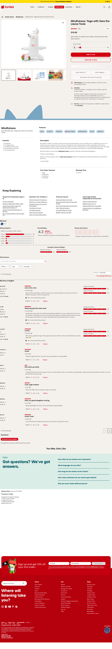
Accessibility (38, 601)
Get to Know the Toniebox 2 (38, 200)
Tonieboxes (41, 7)
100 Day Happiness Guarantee (69, 601)
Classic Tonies (9, 16)
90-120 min (50, 131)
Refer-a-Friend (65, 605)
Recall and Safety (66, 603)
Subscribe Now (98, 563)
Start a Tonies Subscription (37, 214)
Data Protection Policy (94, 566)
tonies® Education (40, 594)
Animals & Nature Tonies (64, 210)
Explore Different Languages (92, 206)
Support (63, 599)
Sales (62, 611)
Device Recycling (66, 597)
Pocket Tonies (91, 601)
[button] (77, 232)
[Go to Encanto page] (107, 630)
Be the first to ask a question (9, 439)
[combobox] (104, 272)
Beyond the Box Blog (41, 592)
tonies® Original (71, 131)
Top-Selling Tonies (35, 208)
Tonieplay (50, 7)
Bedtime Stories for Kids (63, 212)
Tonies (32, 7)
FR (10, 623)
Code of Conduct (39, 605)
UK (2, 623)
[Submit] (24, 583)
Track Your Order (65, 586)
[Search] (104, 7)
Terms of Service (81, 566)
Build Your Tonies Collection (38, 202)
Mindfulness (19, 16)
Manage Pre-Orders (66, 588)
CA (28, 622)
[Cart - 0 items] (109, 7)
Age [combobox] (13, 266)
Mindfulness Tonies (63, 151)
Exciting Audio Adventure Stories (66, 206)
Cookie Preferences (40, 607)
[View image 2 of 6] (24, 75)
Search (63, 584)
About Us (37, 586)
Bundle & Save (59, 7)
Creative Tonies (91, 597)
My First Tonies (91, 603)
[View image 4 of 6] (55, 75)
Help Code (64, 592)
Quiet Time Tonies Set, (66, 156)
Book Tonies (90, 599)
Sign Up (63, 609)
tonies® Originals (8, 201)
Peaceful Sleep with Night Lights (13, 203)
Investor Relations (40, 603)
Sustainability (21, 622)
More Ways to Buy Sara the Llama (89, 77)
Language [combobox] (26, 266)
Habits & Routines (82, 131)
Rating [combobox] (3, 266)
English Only (100, 131)
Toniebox (89, 588)
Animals (92, 131)
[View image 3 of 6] (40, 75)
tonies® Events (39, 597)
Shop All (78, 7)
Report (45, 301)
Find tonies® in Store (93, 613)
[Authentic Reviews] (4, 224)
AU (14, 623)
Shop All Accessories (36, 212)
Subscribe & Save (91, 60)
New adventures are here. (56, 1)
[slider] (93, 47)
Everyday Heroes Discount (42, 599)
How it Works (38, 584)
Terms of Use (11, 622)
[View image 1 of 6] (8, 75)
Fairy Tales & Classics (63, 208)
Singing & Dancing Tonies (64, 200)
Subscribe (90, 586)
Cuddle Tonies (91, 594)
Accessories (68, 7)
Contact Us (64, 590)
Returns (63, 594)
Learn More (80, 105)
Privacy (3, 622)
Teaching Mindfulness (90, 201)
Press (36, 590)
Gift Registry (90, 611)
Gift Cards (90, 609)
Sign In (108, 1)
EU (18, 623)
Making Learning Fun (89, 203)
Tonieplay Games (35, 210)
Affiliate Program (65, 607)
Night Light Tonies (92, 605)
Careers (37, 588)
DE (6, 623)
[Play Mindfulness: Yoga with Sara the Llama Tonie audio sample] (74, 47)
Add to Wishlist (80, 72)
